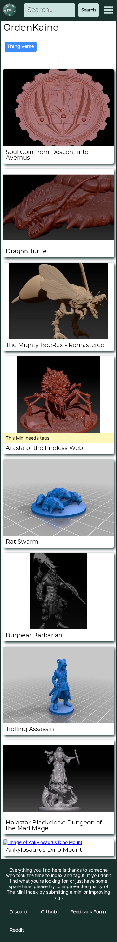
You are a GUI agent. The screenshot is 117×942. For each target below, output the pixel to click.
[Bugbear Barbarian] (58, 627)
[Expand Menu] (108, 10)
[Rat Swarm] (58, 534)
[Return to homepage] (11, 10)
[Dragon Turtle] (58, 243)
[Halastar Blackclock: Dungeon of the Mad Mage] (58, 815)
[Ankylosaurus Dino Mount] (42, 842)
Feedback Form (88, 912)
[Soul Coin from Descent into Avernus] (58, 144)
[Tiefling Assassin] (58, 721)
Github (49, 912)
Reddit (16, 930)
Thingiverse (20, 46)
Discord (18, 912)
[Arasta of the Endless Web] (58, 431)
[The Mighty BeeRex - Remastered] (58, 337)
